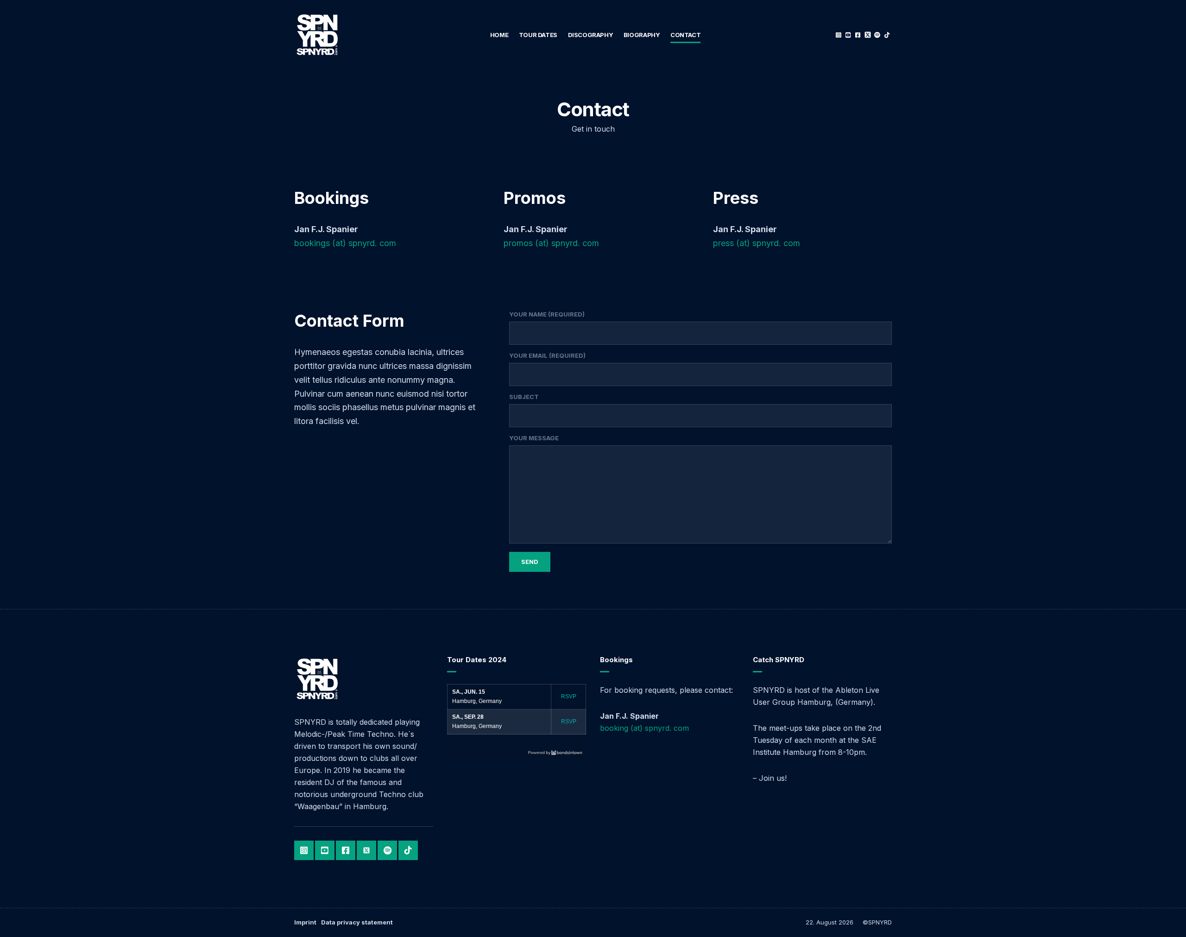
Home (499, 34)
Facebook (858, 35)
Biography (642, 34)
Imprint (305, 922)
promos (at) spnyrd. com (551, 243)
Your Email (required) (547, 355)
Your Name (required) (547, 314)
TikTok (887, 35)
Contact (685, 34)
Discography (590, 34)
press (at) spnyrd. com (756, 243)
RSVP (568, 696)
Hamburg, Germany (477, 701)
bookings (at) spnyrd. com (345, 243)
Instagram (838, 35)
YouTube (848, 35)
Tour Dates (538, 34)
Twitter (867, 35)
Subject (524, 396)
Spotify (877, 35)
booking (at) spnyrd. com (644, 728)
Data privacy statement (357, 922)
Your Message (534, 438)
